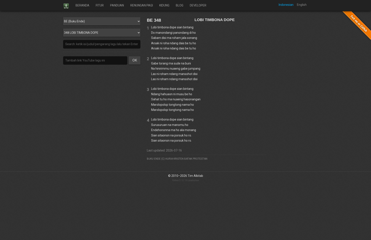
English (302, 4)
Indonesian (286, 4)
